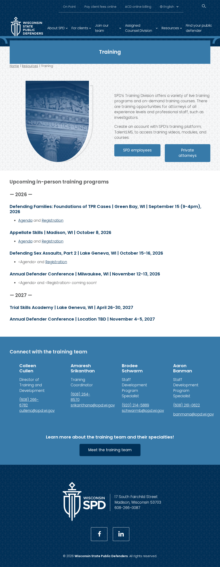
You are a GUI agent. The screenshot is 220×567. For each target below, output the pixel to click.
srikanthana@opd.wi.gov (93, 405)
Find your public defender (199, 28)
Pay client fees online (100, 7)
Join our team (101, 28)
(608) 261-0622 (186, 405)
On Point (69, 7)
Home (14, 66)
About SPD (56, 28)
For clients (80, 28)
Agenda (25, 220)
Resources (170, 28)
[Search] (204, 6)
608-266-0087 (127, 507)
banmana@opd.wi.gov (193, 414)
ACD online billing (138, 7)
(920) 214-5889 (135, 405)
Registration (52, 220)
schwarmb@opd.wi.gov (143, 410)
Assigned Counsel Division (138, 28)
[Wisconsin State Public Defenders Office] (84, 520)
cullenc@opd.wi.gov (37, 410)
